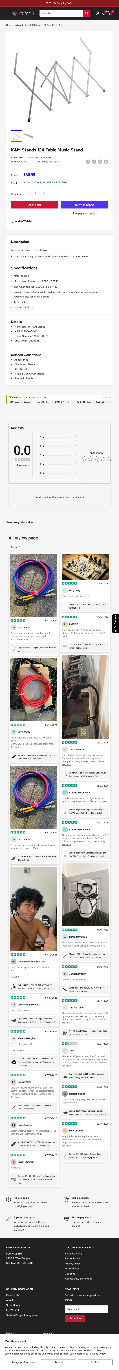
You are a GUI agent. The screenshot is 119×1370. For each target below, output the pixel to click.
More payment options (84, 213)
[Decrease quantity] (27, 193)
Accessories (21, 359)
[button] (110, 13)
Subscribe (75, 1318)
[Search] (86, 13)
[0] (110, 13)
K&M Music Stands (24, 364)
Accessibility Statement (78, 1278)
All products (21, 25)
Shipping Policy (73, 1253)
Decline (95, 1362)
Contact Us (12, 1295)
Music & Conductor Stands (29, 373)
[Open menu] (7, 13)
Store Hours (13, 1305)
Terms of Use (72, 1268)
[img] (22, 459)
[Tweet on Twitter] (100, 161)
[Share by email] (106, 161)
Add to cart (34, 204)
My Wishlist (12, 1310)
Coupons (70, 1273)
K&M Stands (18, 157)
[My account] (97, 13)
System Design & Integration (22, 1315)
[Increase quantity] (43, 193)
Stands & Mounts (23, 378)
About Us (11, 1300)
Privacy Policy (98, 1353)
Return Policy (72, 1258)
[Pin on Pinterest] (94, 161)
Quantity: (16, 194)
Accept (59, 1362)
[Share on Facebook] (88, 161)
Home (9, 25)
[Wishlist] (104, 13)
